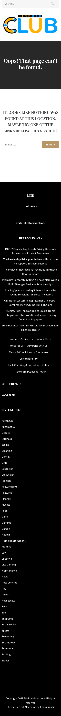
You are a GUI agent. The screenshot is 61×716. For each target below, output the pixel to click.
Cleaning (7, 450)
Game (5, 516)
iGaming (7, 546)
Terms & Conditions (20, 352)
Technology (8, 642)
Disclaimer (42, 352)
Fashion (6, 480)
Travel (5, 660)
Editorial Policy (28, 358)
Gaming (6, 522)
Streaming (8, 636)
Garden (6, 528)
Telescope (8, 648)
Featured (7, 492)
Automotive (9, 426)
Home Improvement (14, 540)
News (5, 576)
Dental (6, 456)
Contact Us (27, 339)
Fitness (6, 504)
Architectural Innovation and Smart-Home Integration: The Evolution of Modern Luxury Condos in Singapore (30, 315)
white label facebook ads (30, 223)
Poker (5, 594)
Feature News (9, 486)
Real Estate (8, 600)
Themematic (47, 707)
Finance (6, 498)
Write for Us (17, 345)
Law (4, 552)
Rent (4, 606)
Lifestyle (7, 558)
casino (5, 444)
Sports (5, 630)
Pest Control (9, 582)
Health (6, 534)
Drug (4, 462)
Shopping (7, 618)
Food (4, 510)
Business (7, 438)
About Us (42, 339)
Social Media (9, 624)
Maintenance (9, 570)
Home (13, 339)
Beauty (6, 432)
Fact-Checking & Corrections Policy (28, 365)
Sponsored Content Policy (30, 371)
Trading (6, 654)
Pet (4, 588)
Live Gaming (9, 564)
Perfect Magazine (26, 707)
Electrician (8, 474)
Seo (4, 612)
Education (7, 468)
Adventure (8, 420)
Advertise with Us (37, 345)
